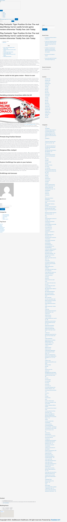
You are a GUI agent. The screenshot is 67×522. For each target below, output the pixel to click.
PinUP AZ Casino (48, 397)
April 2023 (46, 101)
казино (46, 483)
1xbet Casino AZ (47, 178)
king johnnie (47, 278)
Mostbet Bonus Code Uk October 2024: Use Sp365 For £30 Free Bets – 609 (50, 322)
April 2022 (46, 117)
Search (1, 203)
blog (45, 215)
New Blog (46, 366)
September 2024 (48, 83)
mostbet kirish (47, 332)
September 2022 (47, 112)
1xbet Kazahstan (47, 190)
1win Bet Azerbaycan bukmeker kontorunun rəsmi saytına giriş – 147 (50, 156)
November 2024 (47, 80)
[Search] (12, 21)
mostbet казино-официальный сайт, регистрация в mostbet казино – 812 (50, 352)
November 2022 (47, 109)
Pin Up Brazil (47, 382)
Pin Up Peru (47, 393)
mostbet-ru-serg (47, 360)
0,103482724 (47, 138)
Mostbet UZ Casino (48, 347)
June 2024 (46, 88)
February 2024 (47, 94)
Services (4, 14)
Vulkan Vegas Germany (48, 462)
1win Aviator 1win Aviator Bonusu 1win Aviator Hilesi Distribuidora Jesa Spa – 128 (50, 147)
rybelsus (46, 419)
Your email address (3, 207)
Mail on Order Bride (48, 297)
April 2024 (46, 91)
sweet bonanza (47, 432)
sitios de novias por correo (49, 429)
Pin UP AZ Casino (48, 379)
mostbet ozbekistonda (48, 338)
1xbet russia (47, 193)
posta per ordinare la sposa (49, 400)
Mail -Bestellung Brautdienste (50, 291)
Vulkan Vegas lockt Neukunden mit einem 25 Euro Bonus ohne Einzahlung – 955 (50, 465)
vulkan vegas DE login (48, 459)
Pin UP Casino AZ (48, 385)
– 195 (46, 126)
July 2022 (46, 115)
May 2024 (46, 89)
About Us (4, 13)
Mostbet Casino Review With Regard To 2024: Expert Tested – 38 (50, 330)
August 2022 (47, 114)
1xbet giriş (46, 183)
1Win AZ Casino (47, 153)
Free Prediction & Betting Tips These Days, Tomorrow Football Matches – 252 (50, 263)
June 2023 (46, 98)
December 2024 (47, 78)
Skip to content (2, 0)
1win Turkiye (47, 166)
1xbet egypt (47, 181)
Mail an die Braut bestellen (49, 293)
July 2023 (46, 97)
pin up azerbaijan (48, 381)
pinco (46, 394)
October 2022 (47, 111)
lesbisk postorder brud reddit (49, 279)
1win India (46, 163)
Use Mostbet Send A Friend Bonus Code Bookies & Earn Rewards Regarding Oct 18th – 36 (50, 442)
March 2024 (47, 92)
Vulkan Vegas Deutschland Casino (50, 460)
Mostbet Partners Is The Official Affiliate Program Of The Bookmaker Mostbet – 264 (50, 341)
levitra (46, 281)
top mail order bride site (49, 437)
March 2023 (47, 103)
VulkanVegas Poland (48, 479)
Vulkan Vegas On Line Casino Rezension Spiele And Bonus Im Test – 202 (50, 469)
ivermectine (47, 276)
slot (45, 431)
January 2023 (47, 106)
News (46, 367)
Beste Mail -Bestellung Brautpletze (50, 206)
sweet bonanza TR (48, 434)
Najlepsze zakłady (48, 364)
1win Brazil (46, 160)
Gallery (4, 15)
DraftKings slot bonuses (7, 56)
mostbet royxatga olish (48, 344)
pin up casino (47, 384)
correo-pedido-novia (48, 227)
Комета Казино (47, 485)
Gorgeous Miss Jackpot (7, 53)
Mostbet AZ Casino (48, 315)
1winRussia (47, 173)
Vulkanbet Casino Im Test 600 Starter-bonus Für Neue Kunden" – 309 (50, 476)
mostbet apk (47, 309)
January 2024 (47, 95)
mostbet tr (46, 345)
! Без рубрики (47, 128)
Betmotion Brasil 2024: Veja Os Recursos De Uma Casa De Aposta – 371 (50, 210)
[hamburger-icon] (1, 10)
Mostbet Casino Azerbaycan (49, 325)
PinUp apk (46, 396)
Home (4, 12)
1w (45, 144)
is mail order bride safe (48, 275)
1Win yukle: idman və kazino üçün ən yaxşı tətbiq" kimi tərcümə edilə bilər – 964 (50, 171)
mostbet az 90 (47, 313)
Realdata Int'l (55, 520)
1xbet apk (46, 175)
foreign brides (47, 260)
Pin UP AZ (46, 378)
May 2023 (46, 100)
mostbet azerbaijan (48, 316)
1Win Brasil (47, 158)
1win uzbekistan (47, 168)
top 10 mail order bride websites (50, 435)
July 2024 (46, 86)
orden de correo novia (48, 369)
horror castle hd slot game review (29, 124)
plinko (46, 399)
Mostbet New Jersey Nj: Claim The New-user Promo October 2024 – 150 (50, 335)
